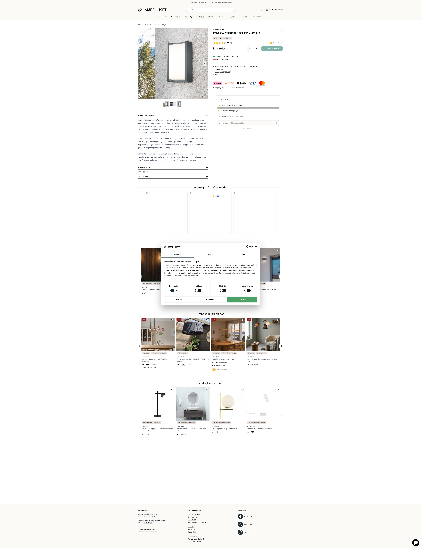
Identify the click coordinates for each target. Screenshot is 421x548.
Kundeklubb (192, 520)
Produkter (162, 17)
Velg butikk (235, 56)
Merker (244, 17)
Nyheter (233, 17)
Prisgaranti (219, 74)
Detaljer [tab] (211, 254)
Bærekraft (191, 529)
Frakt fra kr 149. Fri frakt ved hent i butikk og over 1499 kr (236, 66)
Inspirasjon (175, 17)
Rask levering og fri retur (223, 2)
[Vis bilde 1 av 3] (166, 104)
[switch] (198, 290)
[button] (166, 213)
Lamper (156, 25)
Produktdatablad (278, 43)
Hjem (139, 25)
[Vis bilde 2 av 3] (173, 104)
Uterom (211, 17)
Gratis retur (219, 69)
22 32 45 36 (148, 523)
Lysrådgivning (193, 536)
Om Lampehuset (194, 514)
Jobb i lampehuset (194, 542)
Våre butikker (256, 17)
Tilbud (201, 17)
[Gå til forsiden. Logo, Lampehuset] (162, 10)
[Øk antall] (256, 48)
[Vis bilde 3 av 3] (179, 104)
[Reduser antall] (249, 48)
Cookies (191, 527)
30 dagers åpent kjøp (198, 2)
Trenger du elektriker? (196, 539)
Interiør (222, 17)
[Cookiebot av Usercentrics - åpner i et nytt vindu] (247, 247)
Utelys (164, 25)
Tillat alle (242, 299)
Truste (251, 128)
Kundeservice (193, 517)
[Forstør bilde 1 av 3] (173, 63)
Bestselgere (189, 17)
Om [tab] (243, 254)
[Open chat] (415, 542)
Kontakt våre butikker (148, 530)
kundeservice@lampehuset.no (154, 521)
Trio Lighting (218, 30)
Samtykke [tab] (177, 254)
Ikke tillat (179, 299)
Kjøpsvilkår (192, 532)
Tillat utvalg (210, 299)
